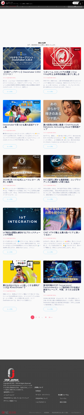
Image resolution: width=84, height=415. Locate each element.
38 (45, 317)
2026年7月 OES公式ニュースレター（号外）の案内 (21, 181)
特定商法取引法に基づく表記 (60, 412)
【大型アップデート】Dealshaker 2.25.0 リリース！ (22, 73)
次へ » (50, 317)
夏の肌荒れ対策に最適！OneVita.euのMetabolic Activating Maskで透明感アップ (61, 127)
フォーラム (63, 398)
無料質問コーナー (9, 392)
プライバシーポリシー (35, 412)
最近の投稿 (63, 402)
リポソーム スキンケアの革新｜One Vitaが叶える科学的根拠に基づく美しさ (61, 73)
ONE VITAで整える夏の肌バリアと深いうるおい (61, 234)
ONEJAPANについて (42, 398)
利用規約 (38, 391)
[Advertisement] (42, 21)
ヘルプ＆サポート (41, 402)
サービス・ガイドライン (43, 395)
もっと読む (10, 91)
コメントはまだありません (9, 77)
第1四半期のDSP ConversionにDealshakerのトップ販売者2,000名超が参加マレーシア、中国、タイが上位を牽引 (61, 288)
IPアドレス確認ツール (10, 401)
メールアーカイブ (9, 395)
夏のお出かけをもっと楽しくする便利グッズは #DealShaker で (21, 286)
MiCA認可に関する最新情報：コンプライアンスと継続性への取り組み (62, 181)
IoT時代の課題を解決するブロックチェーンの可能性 (21, 234)
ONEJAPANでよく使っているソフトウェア (16, 398)
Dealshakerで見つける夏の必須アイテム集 (21, 126)
